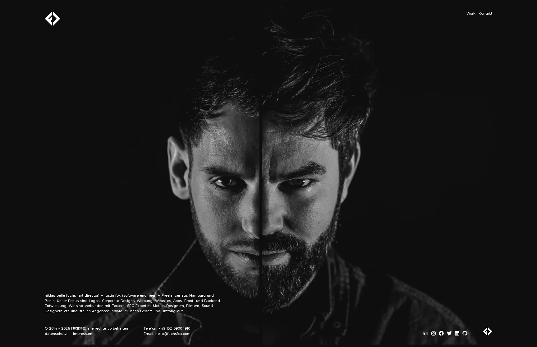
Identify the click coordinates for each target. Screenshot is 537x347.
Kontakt (485, 13)
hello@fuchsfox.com (172, 333)
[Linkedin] (457, 333)
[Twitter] (449, 333)
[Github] (464, 333)
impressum (82, 333)
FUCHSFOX (78, 329)
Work (470, 13)
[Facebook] (441, 333)
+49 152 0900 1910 (174, 328)
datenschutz (56, 333)
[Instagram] (433, 333)
